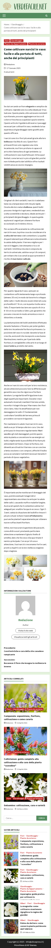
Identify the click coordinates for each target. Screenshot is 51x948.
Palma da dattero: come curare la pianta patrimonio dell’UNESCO (11, 926)
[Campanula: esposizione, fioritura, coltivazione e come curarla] (25, 698)
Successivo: (25, 663)
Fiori (7, 40)
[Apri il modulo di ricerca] (46, 15)
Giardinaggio (17, 40)
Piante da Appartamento (16, 44)
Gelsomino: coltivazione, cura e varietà (24, 805)
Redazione (10, 64)
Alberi (23, 903)
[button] (4, 15)
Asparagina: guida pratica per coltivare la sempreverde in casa (11, 893)
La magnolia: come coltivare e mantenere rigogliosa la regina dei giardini (11, 909)
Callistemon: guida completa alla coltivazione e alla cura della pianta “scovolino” (23, 762)
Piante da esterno (37, 44)
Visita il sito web (25, 630)
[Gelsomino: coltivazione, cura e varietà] (25, 787)
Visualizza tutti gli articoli (25, 637)
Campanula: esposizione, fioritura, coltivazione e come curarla (11, 842)
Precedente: (24, 651)
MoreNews (19, 945)
